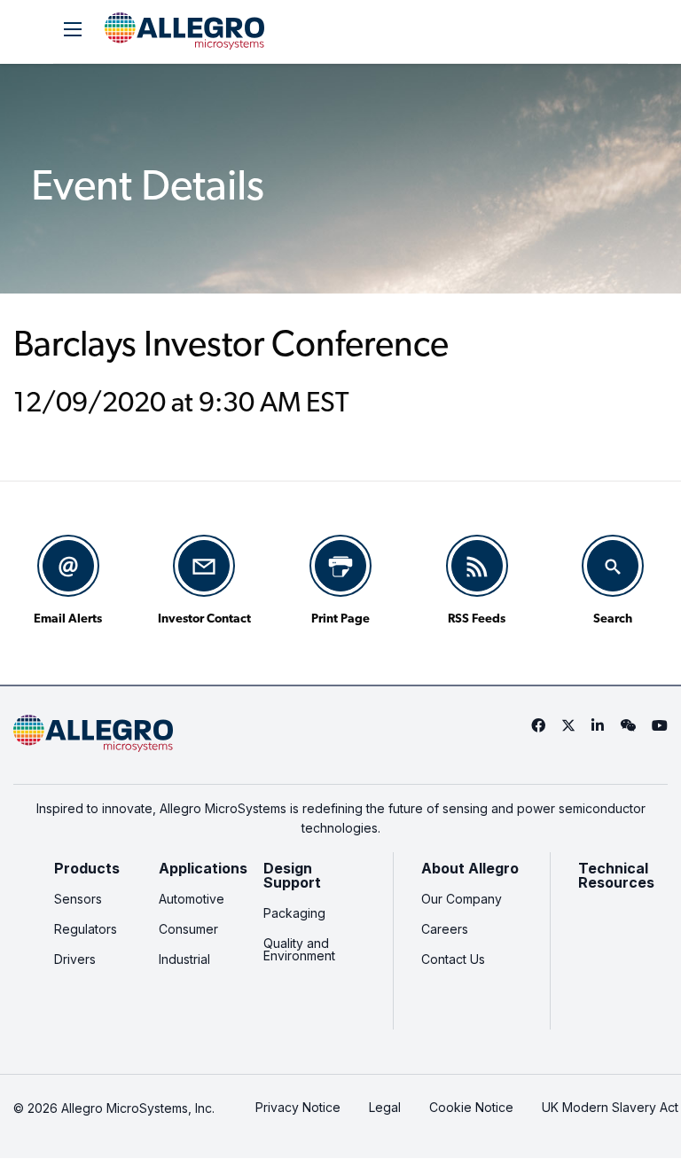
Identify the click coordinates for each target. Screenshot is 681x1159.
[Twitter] (568, 725)
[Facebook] (538, 725)
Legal (385, 1107)
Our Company (461, 898)
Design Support (292, 875)
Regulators (85, 928)
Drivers (75, 959)
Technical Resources (616, 875)
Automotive (191, 898)
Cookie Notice (471, 1107)
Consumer (188, 928)
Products (87, 868)
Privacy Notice (297, 1107)
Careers (444, 928)
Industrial (184, 959)
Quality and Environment (299, 949)
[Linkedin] (597, 725)
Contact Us (453, 959)
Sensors (78, 898)
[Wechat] (628, 725)
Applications (203, 868)
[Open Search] (73, 29)
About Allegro (470, 868)
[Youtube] (660, 725)
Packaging (294, 912)
